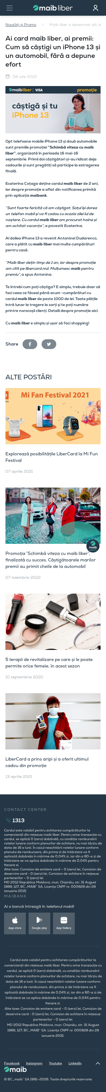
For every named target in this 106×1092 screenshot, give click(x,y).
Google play (39, 928)
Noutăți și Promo (20, 24)
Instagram (34, 1063)
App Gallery (63, 928)
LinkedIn (75, 1063)
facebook (32, 343)
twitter (51, 343)
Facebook (12, 1063)
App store (14, 928)
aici (94, 310)
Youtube (55, 1063)
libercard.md (36, 268)
